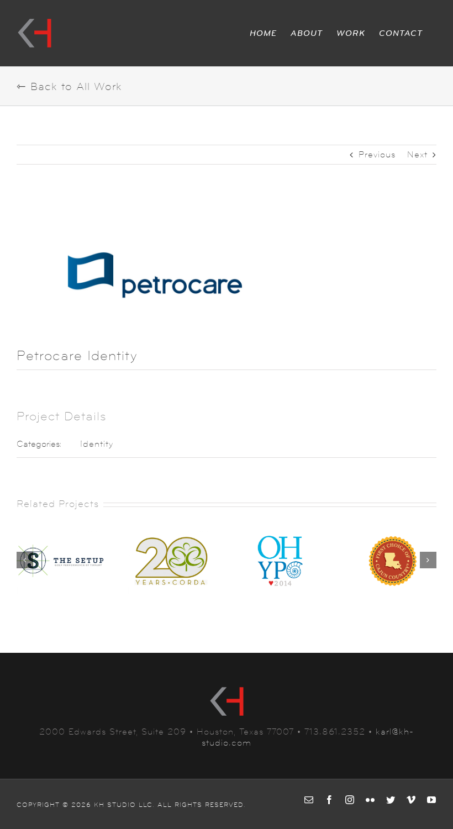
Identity (96, 444)
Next (417, 154)
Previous (377, 154)
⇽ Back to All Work (69, 86)
